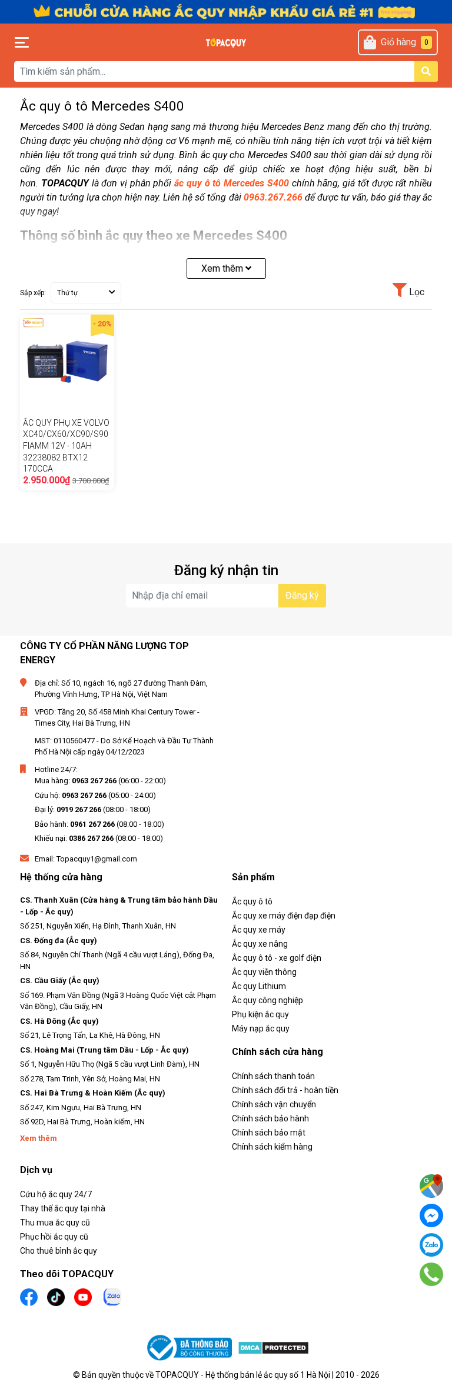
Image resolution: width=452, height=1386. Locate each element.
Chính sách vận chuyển (274, 1104)
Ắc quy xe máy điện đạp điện (283, 915)
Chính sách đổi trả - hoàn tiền (285, 1090)
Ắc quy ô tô (252, 901)
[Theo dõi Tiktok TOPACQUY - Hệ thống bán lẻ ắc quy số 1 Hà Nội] (56, 1295)
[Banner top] (226, 10)
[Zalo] (431, 1245)
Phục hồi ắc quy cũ (54, 1236)
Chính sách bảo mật (268, 1132)
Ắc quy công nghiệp (267, 1000)
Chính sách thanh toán (273, 1076)
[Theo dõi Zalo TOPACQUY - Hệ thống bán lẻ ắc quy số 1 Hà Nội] (112, 1295)
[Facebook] (431, 1215)
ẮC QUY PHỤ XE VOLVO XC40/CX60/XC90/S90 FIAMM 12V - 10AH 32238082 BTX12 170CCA (66, 445)
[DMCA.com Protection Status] (273, 1348)
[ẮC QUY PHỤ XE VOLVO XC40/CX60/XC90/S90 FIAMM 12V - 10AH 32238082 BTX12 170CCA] (67, 362)
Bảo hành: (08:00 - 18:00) (99, 824)
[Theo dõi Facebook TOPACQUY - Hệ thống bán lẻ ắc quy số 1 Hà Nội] (29, 1295)
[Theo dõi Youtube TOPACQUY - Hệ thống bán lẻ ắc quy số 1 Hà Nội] (83, 1295)
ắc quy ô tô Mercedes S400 (231, 183)
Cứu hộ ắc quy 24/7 (56, 1194)
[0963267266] (431, 1274)
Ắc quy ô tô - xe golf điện (276, 958)
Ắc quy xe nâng (260, 944)
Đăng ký (302, 595)
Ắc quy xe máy (258, 929)
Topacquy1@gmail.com (96, 858)
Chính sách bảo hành (270, 1118)
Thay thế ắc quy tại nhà (62, 1208)
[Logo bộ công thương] (191, 1348)
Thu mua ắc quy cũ (55, 1222)
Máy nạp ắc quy (261, 1028)
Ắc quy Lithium (259, 986)
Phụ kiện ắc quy (260, 1014)
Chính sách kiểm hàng (272, 1146)
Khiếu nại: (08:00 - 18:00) (99, 838)
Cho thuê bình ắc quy (58, 1250)
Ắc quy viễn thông (264, 972)
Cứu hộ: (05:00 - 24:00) (95, 795)
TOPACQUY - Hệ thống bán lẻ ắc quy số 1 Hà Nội (242, 1375)
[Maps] (431, 1186)
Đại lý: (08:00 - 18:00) (93, 809)
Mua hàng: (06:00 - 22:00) (100, 780)
